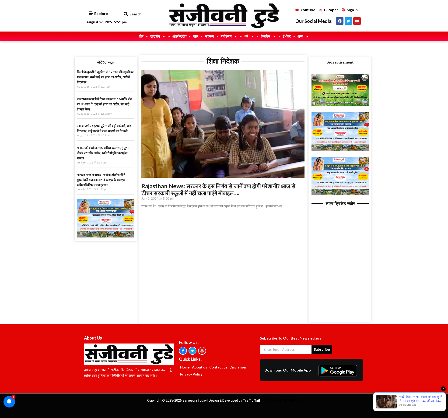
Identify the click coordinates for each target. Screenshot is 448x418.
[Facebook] (339, 21)
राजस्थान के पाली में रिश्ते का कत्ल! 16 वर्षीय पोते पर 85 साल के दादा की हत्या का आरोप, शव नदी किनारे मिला (104, 104)
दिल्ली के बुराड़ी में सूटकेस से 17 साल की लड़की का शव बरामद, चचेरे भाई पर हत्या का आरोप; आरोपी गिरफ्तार (105, 77)
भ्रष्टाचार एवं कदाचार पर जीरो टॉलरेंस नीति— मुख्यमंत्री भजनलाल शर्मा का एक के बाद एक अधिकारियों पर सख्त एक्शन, (102, 180)
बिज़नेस (265, 36)
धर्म (246, 36)
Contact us (218, 367)
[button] (126, 14)
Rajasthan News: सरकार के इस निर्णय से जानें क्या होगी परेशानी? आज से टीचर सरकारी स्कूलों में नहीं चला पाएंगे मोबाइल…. (218, 189)
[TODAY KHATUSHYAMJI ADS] (105, 236)
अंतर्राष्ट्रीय (179, 36)
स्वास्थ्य (209, 36)
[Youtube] (357, 21)
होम (141, 36)
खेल (195, 36)
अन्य (300, 36)
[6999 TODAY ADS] (340, 105)
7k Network (292, 400)
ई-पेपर (287, 36)
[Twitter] (348, 21)
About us (199, 367)
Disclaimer (238, 367)
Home (185, 367)
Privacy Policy (191, 374)
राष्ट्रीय (155, 36)
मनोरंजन (226, 36)
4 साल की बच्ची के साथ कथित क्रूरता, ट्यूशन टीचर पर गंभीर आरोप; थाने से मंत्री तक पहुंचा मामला (103, 153)
